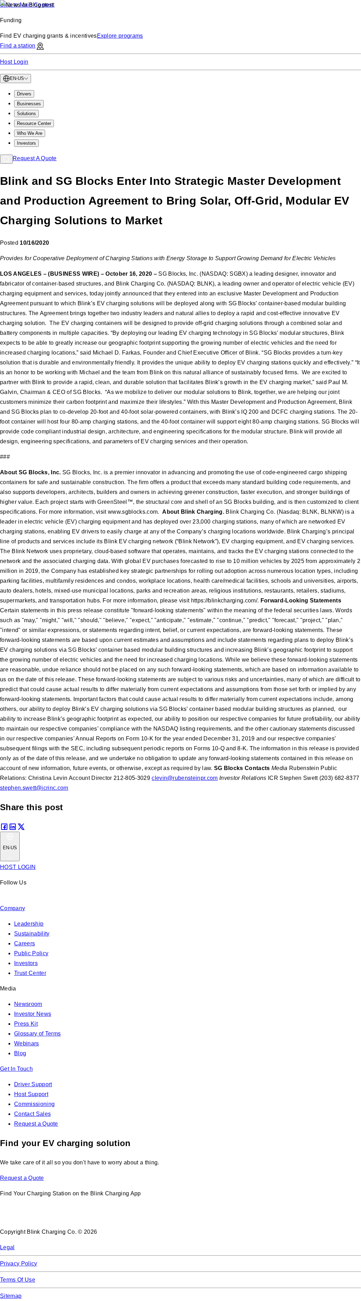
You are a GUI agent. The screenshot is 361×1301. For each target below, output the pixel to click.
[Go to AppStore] (21, 1216)
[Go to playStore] (74, 1216)
